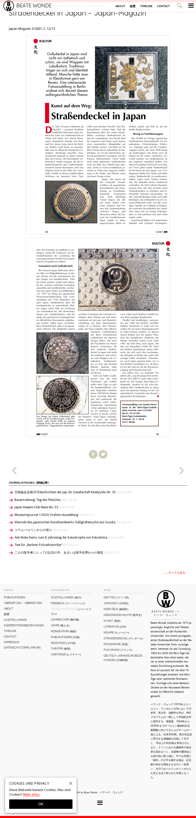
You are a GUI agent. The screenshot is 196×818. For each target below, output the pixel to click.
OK (40, 804)
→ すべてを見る (175, 572)
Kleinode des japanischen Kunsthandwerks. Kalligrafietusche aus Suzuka (73, 522)
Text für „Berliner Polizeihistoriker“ (47, 545)
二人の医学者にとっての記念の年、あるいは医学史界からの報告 (67, 552)
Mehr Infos (31, 794)
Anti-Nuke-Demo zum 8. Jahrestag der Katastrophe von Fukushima (69, 537)
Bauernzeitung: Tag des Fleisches (46, 500)
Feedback (68, 603)
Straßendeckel (123, 638)
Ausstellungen (15, 620)
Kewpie (116, 632)
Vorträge (66, 654)
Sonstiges (63, 643)
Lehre (60, 625)
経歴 (133, 6)
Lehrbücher (65, 619)
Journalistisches (71, 611)
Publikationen (14, 597)
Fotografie (116, 644)
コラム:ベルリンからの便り (41, 530)
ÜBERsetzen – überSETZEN (23, 603)
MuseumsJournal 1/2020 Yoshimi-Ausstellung (54, 515)
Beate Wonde (34, 5)
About (120, 6)
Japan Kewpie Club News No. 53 (44, 507)
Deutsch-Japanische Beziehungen (123, 658)
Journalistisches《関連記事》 (29, 482)
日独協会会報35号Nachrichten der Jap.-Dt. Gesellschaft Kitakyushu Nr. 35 (73, 492)
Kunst (112, 621)
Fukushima (118, 650)
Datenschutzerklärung (22, 647)
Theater (60, 648)
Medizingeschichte (123, 615)
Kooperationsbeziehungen (24, 625)
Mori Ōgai (116, 609)
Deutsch (116, 597)
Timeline (146, 6)
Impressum (11, 642)
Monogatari (63, 631)
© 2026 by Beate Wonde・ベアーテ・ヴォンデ (97, 792)
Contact (163, 6)
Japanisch (116, 603)
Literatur (115, 626)
